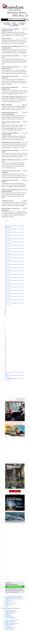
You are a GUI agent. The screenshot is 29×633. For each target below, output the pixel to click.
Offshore (14, 23)
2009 (6, 280)
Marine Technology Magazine (11, 623)
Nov (7, 230)
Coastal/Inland (21, 23)
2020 (6, 245)
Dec (9, 230)
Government (7, 24)
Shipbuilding (6, 23)
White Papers (8, 626)
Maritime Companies (9, 629)
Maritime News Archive (10, 603)
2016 (6, 258)
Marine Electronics (9, 616)
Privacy (6, 602)
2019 (6, 248)
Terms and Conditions (10, 601)
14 (5, 343)
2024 (6, 232)
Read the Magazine (15, 491)
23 (5, 357)
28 (5, 365)
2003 (6, 299)
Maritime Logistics (9, 622)
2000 (6, 375)
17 (5, 348)
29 (5, 367)
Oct (5, 230)
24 (5, 359)
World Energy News (9, 613)
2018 (6, 251)
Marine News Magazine (10, 621)
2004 (6, 296)
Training (22, 24)
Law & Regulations (14, 25)
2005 (6, 293)
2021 (6, 241)
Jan (8, 225)
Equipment (15, 24)
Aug (21, 225)
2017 (6, 254)
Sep (23, 229)
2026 (6, 225)
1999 (6, 378)
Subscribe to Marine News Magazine (13, 597)
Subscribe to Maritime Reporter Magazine (14, 596)
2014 (6, 264)
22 (5, 356)
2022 (6, 238)
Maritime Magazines (9, 624)
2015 (6, 261)
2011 (6, 274)
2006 (6, 290)
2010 (6, 277)
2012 (6, 270)
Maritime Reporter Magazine (11, 620)
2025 (6, 229)
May (15, 225)
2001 (6, 372)
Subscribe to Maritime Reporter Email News (14, 598)
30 (5, 368)
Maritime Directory (9, 628)
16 (5, 346)
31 (5, 370)
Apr (13, 225)
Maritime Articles (9, 604)
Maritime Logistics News (10, 610)
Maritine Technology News (11, 611)
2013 (6, 267)
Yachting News (8, 615)
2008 (6, 283)
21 (5, 354)
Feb (10, 225)
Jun (17, 225)
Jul (19, 225)
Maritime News (8, 600)
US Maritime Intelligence (10, 627)
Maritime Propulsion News (11, 617)
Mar (12, 225)
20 (5, 352)
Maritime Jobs (8, 614)
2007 (6, 286)
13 (5, 341)
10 (5, 336)
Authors (7, 606)
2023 (6, 235)
